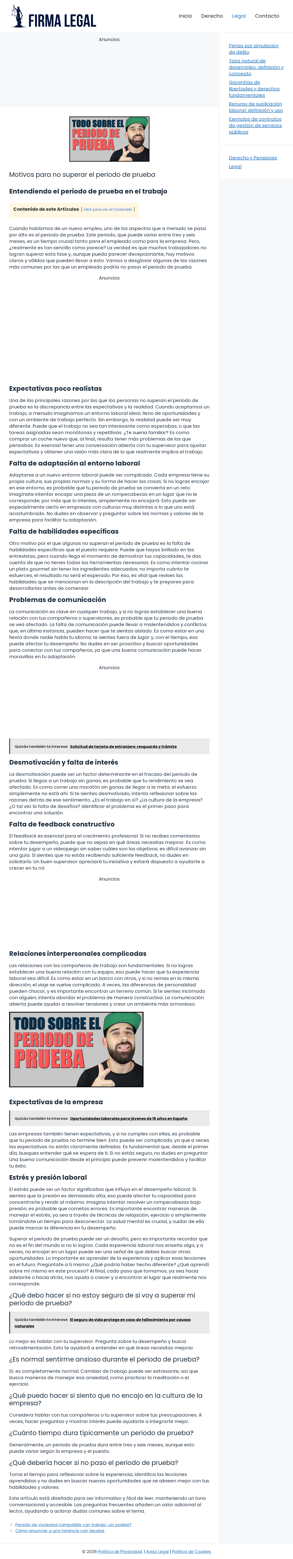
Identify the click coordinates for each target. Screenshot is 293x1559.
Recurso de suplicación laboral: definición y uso (256, 107)
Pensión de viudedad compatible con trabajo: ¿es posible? (73, 1525)
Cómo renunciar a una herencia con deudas (59, 1531)
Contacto (267, 15)
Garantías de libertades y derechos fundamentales (254, 88)
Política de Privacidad (120, 1551)
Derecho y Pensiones (253, 158)
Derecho (212, 15)
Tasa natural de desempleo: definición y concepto (256, 67)
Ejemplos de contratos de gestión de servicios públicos (255, 125)
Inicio (185, 15)
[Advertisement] (109, 73)
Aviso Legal (157, 1551)
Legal (239, 15)
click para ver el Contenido (108, 209)
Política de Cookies (191, 1551)
